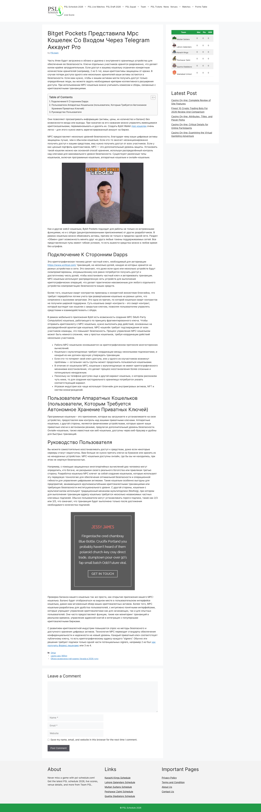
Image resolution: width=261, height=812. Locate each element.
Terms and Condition (173, 782)
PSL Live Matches (96, 6)
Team (143, 6)
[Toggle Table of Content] (152, 97)
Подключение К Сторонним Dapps (69, 101)
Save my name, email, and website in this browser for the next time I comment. (94, 739)
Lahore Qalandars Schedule (120, 782)
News (166, 6)
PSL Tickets (156, 6)
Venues (174, 6)
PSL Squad (130, 6)
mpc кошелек (139, 126)
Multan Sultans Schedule (118, 787)
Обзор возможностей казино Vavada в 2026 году (74, 658)
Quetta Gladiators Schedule (120, 796)
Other (53, 653)
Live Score (69, 15)
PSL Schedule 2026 (73, 6)
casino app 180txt (59, 656)
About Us (167, 787)
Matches (186, 6)
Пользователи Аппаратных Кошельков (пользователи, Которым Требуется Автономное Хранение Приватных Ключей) (99, 107)
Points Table (201, 6)
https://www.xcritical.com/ (62, 265)
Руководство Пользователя (67, 112)
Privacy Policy (169, 777)
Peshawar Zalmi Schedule (119, 791)
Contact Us (168, 791)
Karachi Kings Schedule (117, 777)
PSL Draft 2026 (113, 6)
